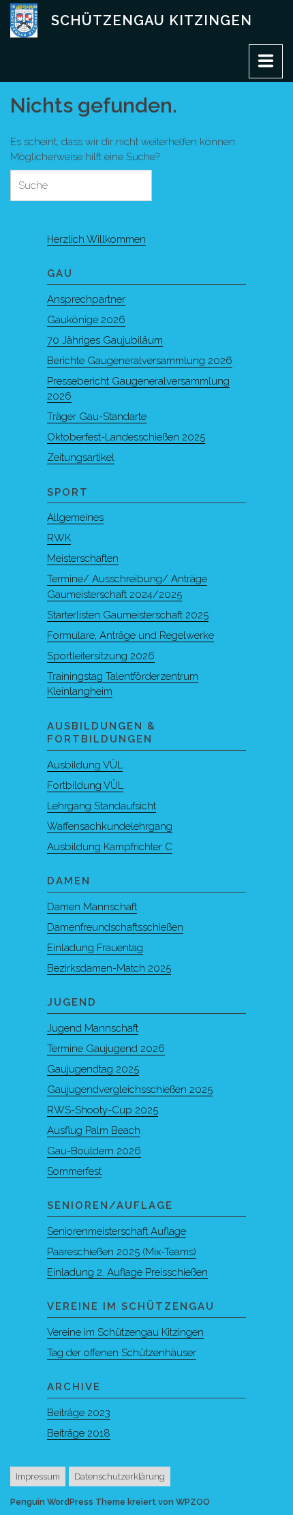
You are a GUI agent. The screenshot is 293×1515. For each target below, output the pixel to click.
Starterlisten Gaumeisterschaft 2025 (128, 615)
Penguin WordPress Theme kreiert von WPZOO (110, 1502)
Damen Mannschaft (92, 907)
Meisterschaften (83, 558)
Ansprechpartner (86, 299)
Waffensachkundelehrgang (109, 826)
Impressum (38, 1476)
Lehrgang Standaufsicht (101, 806)
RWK (59, 538)
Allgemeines (75, 517)
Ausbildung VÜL (85, 765)
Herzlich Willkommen (96, 239)
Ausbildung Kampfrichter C (109, 847)
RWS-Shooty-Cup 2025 (102, 1110)
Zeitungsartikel (80, 457)
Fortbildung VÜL (85, 785)
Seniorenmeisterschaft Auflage (116, 1231)
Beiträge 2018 (78, 1433)
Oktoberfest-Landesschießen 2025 (126, 437)
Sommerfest (74, 1171)
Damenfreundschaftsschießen (115, 927)
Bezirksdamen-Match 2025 (109, 968)
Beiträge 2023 (78, 1413)
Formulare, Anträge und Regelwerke (130, 635)
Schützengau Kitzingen (151, 20)
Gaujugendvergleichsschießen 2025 (130, 1089)
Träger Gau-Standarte (96, 416)
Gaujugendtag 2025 (93, 1069)
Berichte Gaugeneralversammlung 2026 (139, 361)
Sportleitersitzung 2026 (101, 656)
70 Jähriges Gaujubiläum (105, 340)
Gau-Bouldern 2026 (94, 1151)
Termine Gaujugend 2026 (106, 1048)
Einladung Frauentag (95, 948)
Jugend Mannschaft (92, 1028)
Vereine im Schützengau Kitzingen (125, 1332)
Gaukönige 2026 (86, 320)
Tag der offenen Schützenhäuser (121, 1353)
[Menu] (266, 61)
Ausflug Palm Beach (93, 1130)
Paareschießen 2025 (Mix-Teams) (121, 1252)
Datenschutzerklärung (119, 1476)
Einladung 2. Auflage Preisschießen (127, 1272)
